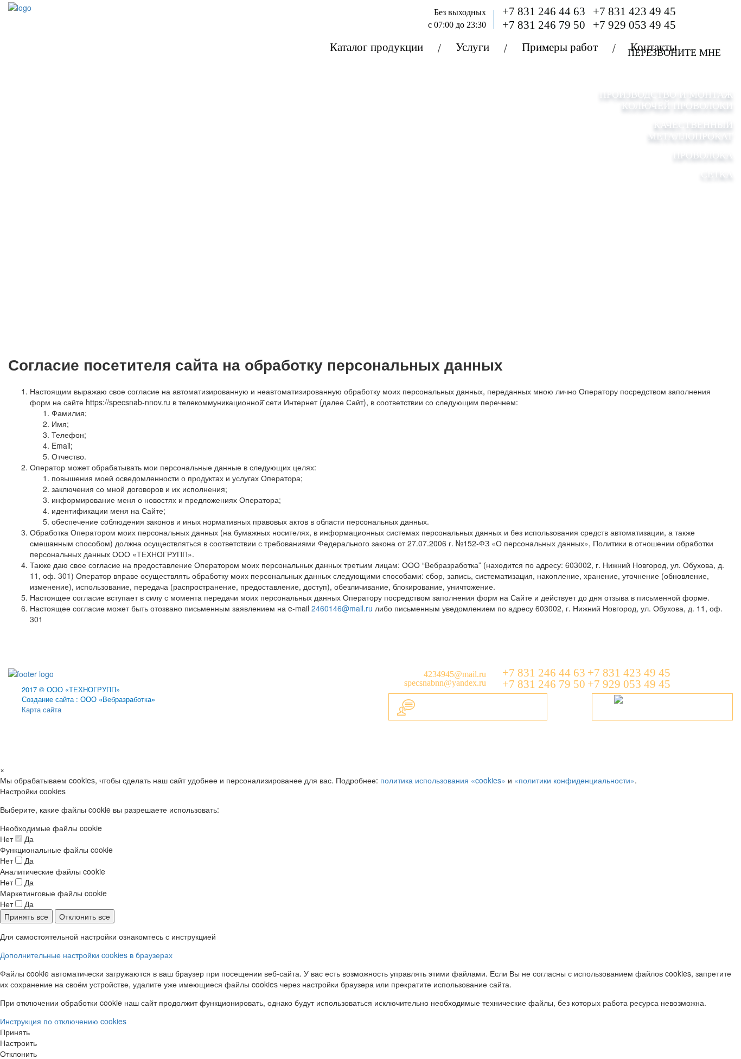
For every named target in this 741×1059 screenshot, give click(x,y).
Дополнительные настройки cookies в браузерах (86, 954)
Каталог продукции (376, 47)
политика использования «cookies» (443, 780)
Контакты (653, 47)
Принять (15, 1031)
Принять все (26, 916)
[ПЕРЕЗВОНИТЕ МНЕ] (662, 706)
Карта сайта (41, 709)
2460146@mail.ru (342, 608)
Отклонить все (84, 916)
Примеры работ (560, 47)
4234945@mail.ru (455, 674)
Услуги (472, 47)
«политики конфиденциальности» (574, 780)
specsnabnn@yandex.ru (445, 682)
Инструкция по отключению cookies (63, 1021)
